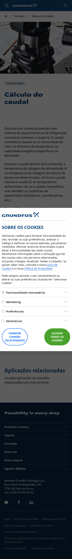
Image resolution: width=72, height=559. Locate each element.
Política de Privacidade (38, 268)
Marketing (13, 302)
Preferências (15, 311)
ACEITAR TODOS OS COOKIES (57, 337)
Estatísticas (14, 321)
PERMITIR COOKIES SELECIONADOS (15, 337)
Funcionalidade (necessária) (25, 292)
